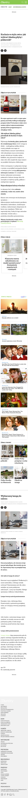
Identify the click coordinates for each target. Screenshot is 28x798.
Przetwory (4, 778)
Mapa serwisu (4, 712)
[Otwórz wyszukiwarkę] (22, 2)
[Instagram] (2, 794)
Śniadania (4, 769)
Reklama (3, 714)
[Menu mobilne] (25, 2)
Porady (3, 733)
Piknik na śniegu (18, 481)
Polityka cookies (6, 711)
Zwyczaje (3, 762)
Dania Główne (5, 774)
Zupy (2, 772)
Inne (2, 780)
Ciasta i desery (5, 775)
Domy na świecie (5, 722)
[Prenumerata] (10, 794)
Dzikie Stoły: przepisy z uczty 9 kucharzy (21, 461)
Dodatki (3, 777)
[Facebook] (5, 794)
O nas (2, 704)
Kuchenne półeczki (5, 460)
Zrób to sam (4, 764)
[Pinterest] (7, 794)
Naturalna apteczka (7, 743)
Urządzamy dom (12, 255)
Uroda (3, 741)
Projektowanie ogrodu (7, 736)
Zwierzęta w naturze (7, 753)
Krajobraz (4, 756)
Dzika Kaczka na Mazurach (6, 481)
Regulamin (4, 708)
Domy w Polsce (5, 720)
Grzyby (3, 754)
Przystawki (4, 771)
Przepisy (3, 783)
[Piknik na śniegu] (21, 472)
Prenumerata (5, 786)
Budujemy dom (5, 725)
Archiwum (4, 706)
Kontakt (3, 715)
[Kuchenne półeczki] (7, 451)
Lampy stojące (5, 635)
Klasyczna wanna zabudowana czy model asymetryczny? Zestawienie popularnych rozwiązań (12, 264)
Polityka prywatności (7, 709)
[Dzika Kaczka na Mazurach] (7, 472)
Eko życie (3, 746)
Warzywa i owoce (6, 730)
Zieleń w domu (5, 735)
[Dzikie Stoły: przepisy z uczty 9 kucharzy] (21, 451)
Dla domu (3, 745)
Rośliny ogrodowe (6, 732)
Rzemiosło (4, 761)
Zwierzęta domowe (6, 751)
